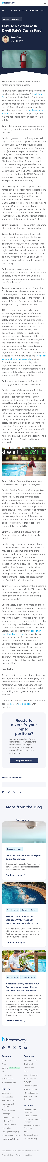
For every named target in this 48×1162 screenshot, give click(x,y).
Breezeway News (14, 849)
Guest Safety (12, 910)
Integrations (6, 1128)
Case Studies (29, 1068)
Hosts (26, 1131)
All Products (6, 1093)
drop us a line (24, 704)
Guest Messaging (8, 1110)
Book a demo (7, 1075)
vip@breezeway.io (9, 1082)
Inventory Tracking (9, 1125)
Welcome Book (7, 1121)
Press (4, 1064)
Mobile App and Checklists (8, 1105)
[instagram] (8, 1047)
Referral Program (31, 1086)
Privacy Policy (7, 1155)
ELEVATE (27, 1082)
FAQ (3, 1072)
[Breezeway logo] (14, 1040)
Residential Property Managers (32, 1126)
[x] (14, 1047)
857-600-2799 (7, 1079)
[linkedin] (20, 1047)
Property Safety (28, 977)
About (4, 1060)
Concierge (6, 1114)
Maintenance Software (10, 1139)
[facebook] (3, 1047)
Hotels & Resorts (30, 1116)
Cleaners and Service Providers (32, 1120)
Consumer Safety (29, 910)
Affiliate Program (30, 1089)
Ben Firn (16, 37)
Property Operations (11, 19)
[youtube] (25, 1047)
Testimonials (29, 1064)
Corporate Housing (31, 1135)
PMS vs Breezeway (31, 1093)
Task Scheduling (8, 1097)
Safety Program (30, 1078)
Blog (15, 10)
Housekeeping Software (11, 1135)
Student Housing (30, 1139)
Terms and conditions (24, 1155)
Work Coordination (9, 1100)
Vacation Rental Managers (30, 1111)
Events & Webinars (31, 1075)
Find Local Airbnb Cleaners (30, 1097)
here (12, 704)
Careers (5, 1068)
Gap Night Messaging (10, 1132)
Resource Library (30, 1060)
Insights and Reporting (10, 1117)
